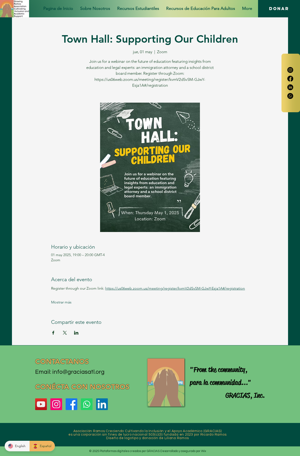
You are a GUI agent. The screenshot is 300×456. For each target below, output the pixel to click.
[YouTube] (41, 404)
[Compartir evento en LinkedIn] (76, 333)
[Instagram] (290, 70)
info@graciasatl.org (78, 372)
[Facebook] (290, 79)
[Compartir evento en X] (65, 333)
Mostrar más (61, 302)
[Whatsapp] (290, 96)
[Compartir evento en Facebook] (53, 333)
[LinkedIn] (290, 87)
